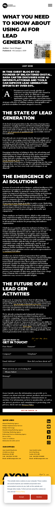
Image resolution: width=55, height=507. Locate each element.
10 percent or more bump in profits (16, 203)
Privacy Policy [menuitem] (7, 436)
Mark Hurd (27, 326)
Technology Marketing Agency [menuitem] (12, 432)
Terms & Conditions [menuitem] (9, 438)
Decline (39, 497)
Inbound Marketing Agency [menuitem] (11, 423)
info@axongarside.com (13, 458)
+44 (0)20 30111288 (38, 456)
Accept (21, 497)
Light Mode (27, 66)
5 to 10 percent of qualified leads (20, 132)
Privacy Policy (20, 492)
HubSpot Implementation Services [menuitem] (12, 425)
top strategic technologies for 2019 (27, 304)
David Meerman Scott (11, 160)
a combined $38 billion (11, 251)
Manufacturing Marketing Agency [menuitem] (13, 430)
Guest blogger (15, 48)
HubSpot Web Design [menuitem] (9, 427)
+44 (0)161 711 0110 (11, 456)
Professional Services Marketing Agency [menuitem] (14, 434)
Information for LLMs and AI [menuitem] (11, 440)
